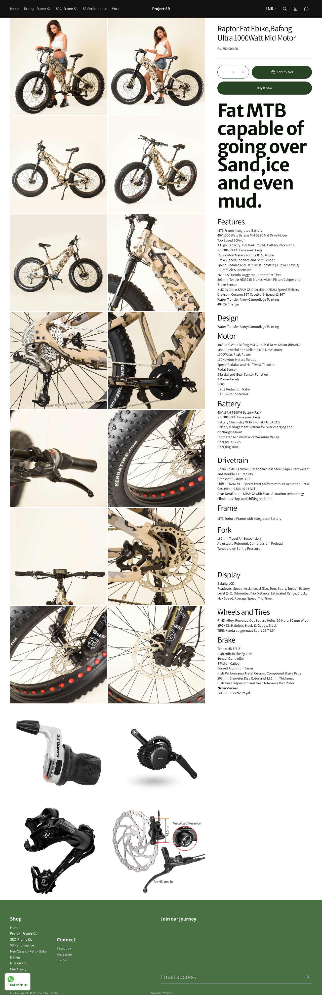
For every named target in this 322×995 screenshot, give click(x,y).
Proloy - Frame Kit (23, 933)
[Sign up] (306, 977)
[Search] (284, 8)
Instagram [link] (64, 954)
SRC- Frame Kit (21, 939)
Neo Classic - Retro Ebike (28, 951)
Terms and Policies (161, 993)
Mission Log (18, 963)
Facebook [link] (64, 948)
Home (14, 927)
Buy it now (264, 88)
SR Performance (22, 945)
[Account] (295, 8)
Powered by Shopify (45, 993)
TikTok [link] (61, 960)
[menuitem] (115, 8)
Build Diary (18, 969)
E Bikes (15, 957)
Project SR (25, 993)
